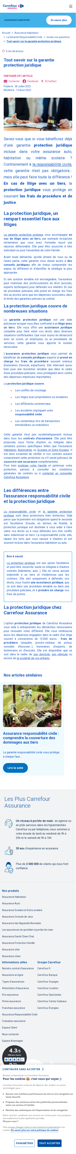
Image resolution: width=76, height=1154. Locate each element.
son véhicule (60, 654)
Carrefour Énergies (48, 1008)
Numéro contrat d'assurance (18, 968)
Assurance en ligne (12, 975)
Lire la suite (15, 768)
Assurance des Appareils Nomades (21, 923)
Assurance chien (11, 956)
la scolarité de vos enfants (33, 658)
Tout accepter (49, 1143)
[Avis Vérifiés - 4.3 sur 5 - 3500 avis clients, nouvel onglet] (14, 1057)
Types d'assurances (13, 981)
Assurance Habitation (26, 32)
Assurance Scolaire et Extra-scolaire (22, 910)
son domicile (41, 654)
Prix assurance (10, 994)
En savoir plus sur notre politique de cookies (34, 1130)
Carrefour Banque (47, 975)
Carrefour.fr (44, 968)
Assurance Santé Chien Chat (18, 936)
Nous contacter (10, 1034)
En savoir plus (59, 20)
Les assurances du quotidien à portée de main (27, 929)
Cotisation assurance (14, 1021)
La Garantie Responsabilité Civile (24, 37)
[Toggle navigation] (70, 6)
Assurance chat (11, 949)
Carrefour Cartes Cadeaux (52, 1001)
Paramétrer (24, 1143)
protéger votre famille (32, 465)
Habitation (10, 450)
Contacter (14, 81)
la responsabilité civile (51, 164)
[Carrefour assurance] (13, 6)
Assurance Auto (11, 903)
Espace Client (9, 1027)
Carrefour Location (47, 988)
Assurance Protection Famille (18, 943)
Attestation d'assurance (15, 988)
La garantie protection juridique (23, 234)
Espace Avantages (12, 1040)
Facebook (33, 81)
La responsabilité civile (20, 511)
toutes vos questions (58, 37)
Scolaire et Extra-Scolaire (53, 450)
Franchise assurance (13, 1008)
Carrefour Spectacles (49, 994)
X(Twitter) (50, 81)
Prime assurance (11, 1001)
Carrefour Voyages (48, 981)
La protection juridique (21, 563)
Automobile (25, 450)
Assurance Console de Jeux (17, 916)
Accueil (6, 32)
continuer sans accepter (21, 1069)
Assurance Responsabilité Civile (19, 1014)
